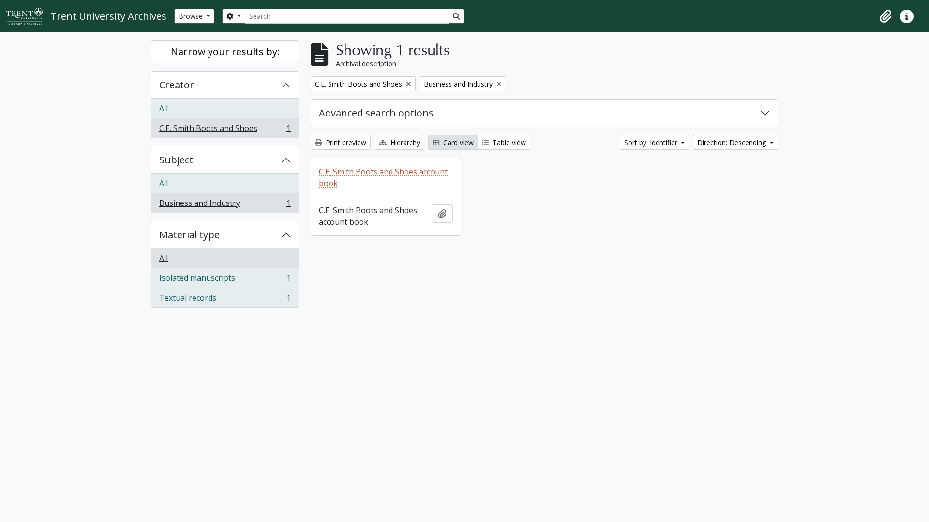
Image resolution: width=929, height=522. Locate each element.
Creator (176, 84)
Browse (192, 16)
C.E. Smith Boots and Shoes (225, 130)
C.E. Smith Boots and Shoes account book (383, 177)
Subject (176, 159)
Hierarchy (404, 142)
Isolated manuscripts (225, 280)
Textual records (225, 299)
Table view (508, 142)
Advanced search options (376, 112)
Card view (457, 142)
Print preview (345, 142)
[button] (885, 16)
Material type (189, 234)
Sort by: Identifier (651, 142)
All (163, 108)
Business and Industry (225, 205)
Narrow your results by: (225, 51)
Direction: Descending (732, 142)
